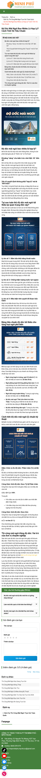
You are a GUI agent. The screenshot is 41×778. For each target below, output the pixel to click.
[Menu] (4, 11)
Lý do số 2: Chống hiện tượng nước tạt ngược (21, 61)
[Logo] (20, 5)
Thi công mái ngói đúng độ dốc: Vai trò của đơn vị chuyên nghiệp (21, 84)
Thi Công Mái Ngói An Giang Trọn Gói (14, 702)
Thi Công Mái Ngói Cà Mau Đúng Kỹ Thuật (15, 691)
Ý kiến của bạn (9, 641)
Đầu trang (36, 672)
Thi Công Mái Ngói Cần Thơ (10, 688)
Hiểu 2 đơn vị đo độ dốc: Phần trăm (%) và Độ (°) (22, 74)
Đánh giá (7, 635)
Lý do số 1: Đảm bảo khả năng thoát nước (20, 58)
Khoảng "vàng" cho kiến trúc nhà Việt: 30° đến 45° (21, 45)
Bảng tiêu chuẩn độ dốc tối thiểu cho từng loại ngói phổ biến (20, 68)
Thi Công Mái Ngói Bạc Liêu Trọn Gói (13, 698)
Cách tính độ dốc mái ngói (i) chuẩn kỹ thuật (20, 72)
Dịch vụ (12, 17)
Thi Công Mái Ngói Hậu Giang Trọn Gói (14, 681)
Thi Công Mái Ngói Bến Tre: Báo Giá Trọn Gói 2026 (18, 695)
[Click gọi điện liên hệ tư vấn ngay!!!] (4, 774)
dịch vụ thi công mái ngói (29, 555)
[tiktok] (4, 750)
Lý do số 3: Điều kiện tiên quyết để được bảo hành (22, 64)
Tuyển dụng (7, 763)
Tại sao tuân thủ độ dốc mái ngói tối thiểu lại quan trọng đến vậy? (20, 55)
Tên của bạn (8, 626)
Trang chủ (5, 17)
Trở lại (29, 672)
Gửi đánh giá (20, 658)
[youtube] (4, 756)
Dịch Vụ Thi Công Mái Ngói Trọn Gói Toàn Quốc (19, 19)
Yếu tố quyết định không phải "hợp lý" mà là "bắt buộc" (22, 50)
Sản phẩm (6, 757)
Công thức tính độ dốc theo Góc (17, 80)
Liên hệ (5, 766)
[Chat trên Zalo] (4, 768)
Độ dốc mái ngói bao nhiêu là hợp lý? (17, 41)
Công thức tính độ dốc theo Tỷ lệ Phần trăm (21, 77)
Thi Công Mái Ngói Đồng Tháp (11, 685)
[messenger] (4, 761)
